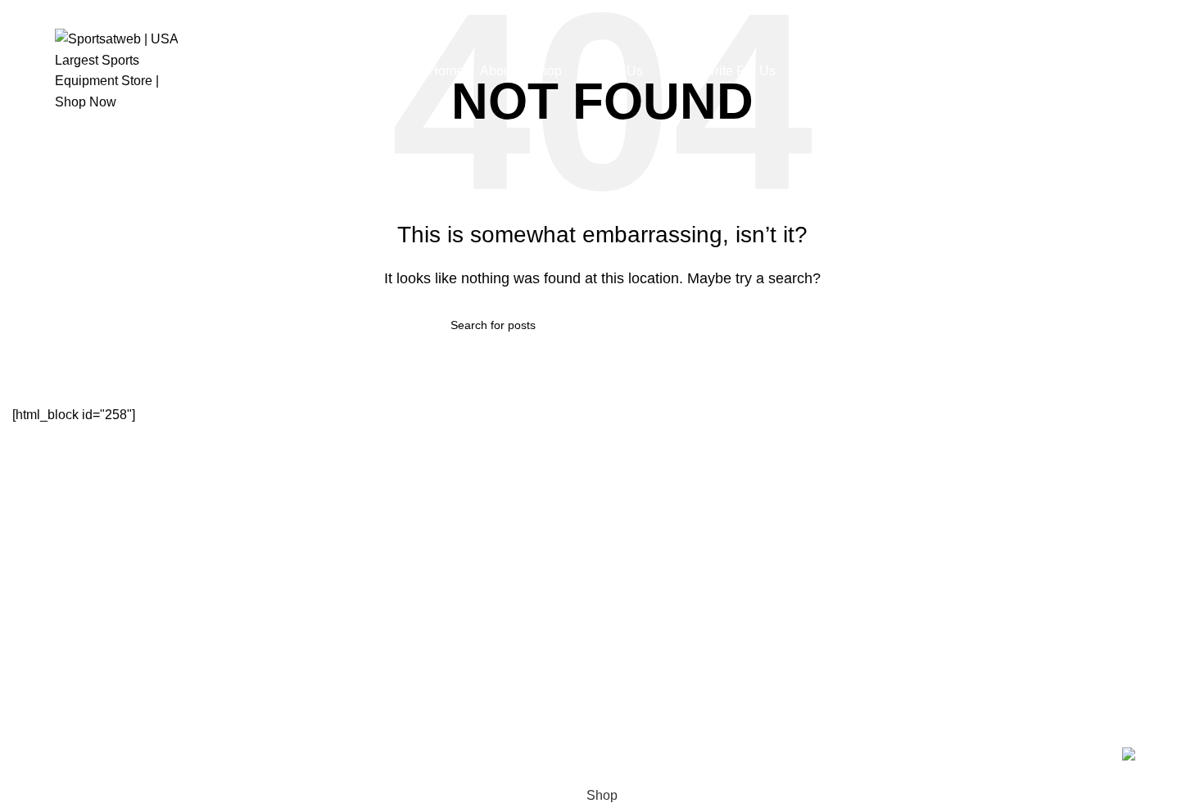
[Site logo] (116, 69)
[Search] (1144, 70)
